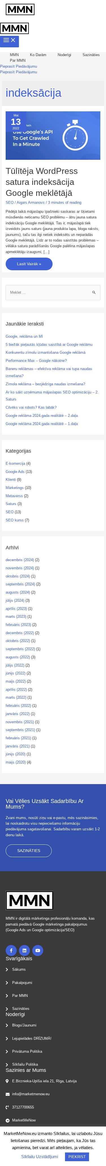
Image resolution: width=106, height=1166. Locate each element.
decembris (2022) (20, 633)
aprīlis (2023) (16, 609)
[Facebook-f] (11, 950)
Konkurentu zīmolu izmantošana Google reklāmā (45, 352)
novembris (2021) (20, 722)
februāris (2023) (18, 625)
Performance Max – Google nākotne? (36, 361)
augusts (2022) (18, 657)
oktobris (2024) (18, 576)
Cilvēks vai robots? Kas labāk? (31, 407)
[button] (18, 66)
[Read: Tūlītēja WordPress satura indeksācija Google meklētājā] (53, 135)
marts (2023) (16, 616)
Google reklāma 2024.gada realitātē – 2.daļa (42, 415)
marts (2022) (16, 697)
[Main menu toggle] (9, 41)
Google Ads (15, 472)
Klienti (11, 479)
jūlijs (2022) (15, 665)
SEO (10, 202)
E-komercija (15, 463)
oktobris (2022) (18, 641)
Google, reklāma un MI (24, 336)
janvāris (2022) (18, 714)
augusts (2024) (18, 592)
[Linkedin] (24, 950)
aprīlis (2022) (16, 689)
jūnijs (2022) (15, 673)
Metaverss (14, 496)
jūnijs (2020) (15, 754)
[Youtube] (37, 950)
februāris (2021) (18, 738)
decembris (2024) (20, 560)
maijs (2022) (16, 681)
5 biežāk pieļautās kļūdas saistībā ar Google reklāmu (49, 344)
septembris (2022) (20, 649)
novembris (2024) (20, 568)
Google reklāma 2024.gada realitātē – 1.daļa (42, 424)
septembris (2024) (20, 584)
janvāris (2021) (18, 746)
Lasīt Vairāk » (29, 262)
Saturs (11, 504)
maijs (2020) (16, 762)
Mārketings (15, 488)
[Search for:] (53, 292)
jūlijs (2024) (15, 600)
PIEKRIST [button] (77, 1157)
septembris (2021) (20, 730)
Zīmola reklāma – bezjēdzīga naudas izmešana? (45, 384)
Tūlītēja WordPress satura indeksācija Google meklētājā (42, 182)
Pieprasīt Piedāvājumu (18, 72)
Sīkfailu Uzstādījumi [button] (39, 1156)
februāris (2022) (18, 705)
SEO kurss (15, 520)
